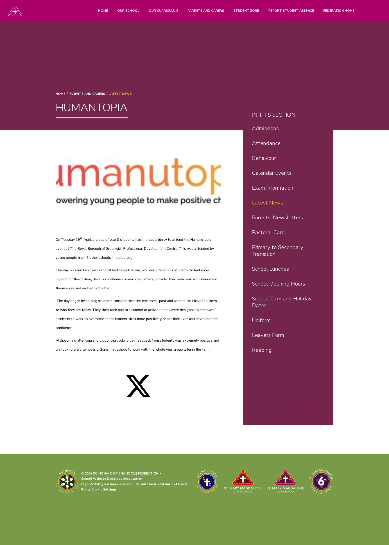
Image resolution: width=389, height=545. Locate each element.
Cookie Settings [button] (104, 489)
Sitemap (166, 484)
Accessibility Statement (137, 484)
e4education (132, 479)
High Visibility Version (98, 484)
